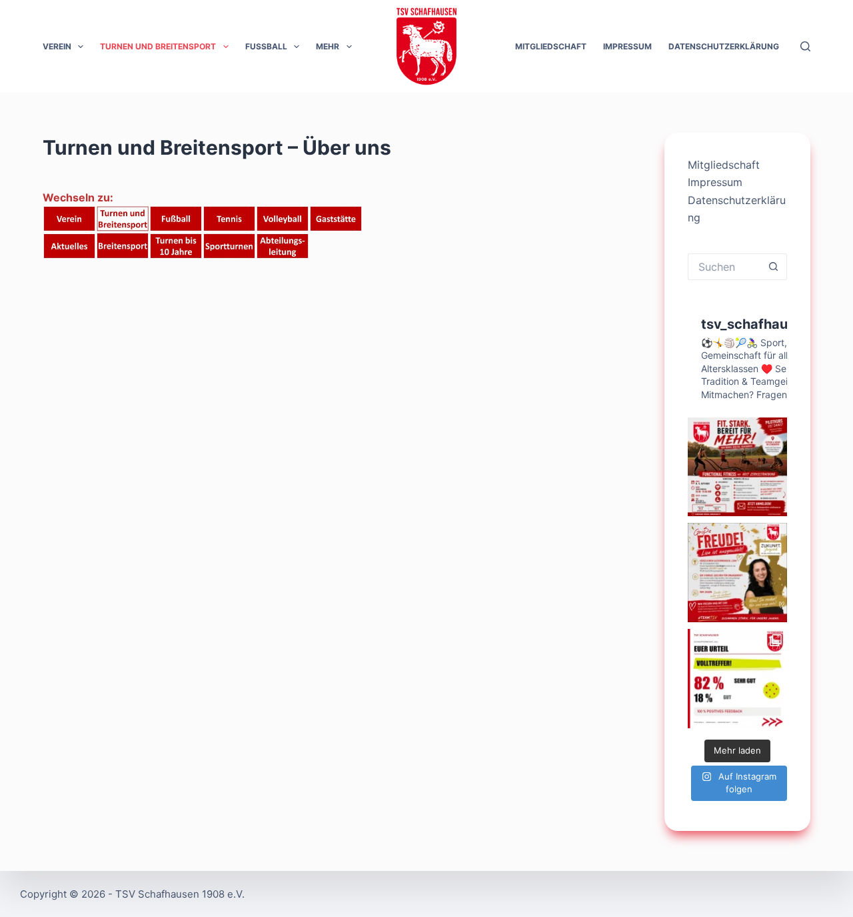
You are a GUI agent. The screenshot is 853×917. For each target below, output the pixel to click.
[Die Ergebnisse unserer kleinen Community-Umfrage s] (737, 678)
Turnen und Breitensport (158, 46)
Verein (57, 46)
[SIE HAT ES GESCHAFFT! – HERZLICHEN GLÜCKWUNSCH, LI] (737, 572)
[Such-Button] (773, 266)
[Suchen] (805, 46)
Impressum (627, 46)
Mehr (327, 46)
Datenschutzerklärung (723, 46)
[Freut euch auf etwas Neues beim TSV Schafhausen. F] (737, 467)
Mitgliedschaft (550, 46)
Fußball (266, 46)
